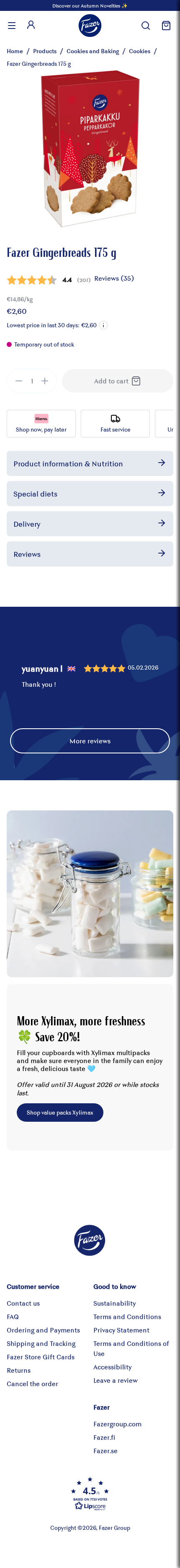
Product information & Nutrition (68, 463)
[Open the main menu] (11, 25)
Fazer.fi (104, 1437)
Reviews (27, 554)
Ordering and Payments (43, 1330)
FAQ (13, 1316)
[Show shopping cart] (165, 25)
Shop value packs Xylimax (60, 1112)
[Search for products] (145, 25)
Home (15, 50)
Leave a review (115, 1380)
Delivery (26, 523)
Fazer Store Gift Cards (41, 1357)
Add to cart (111, 381)
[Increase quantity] (45, 381)
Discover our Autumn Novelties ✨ (90, 5)
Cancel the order (32, 1383)
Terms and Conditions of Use (131, 1348)
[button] (103, 325)
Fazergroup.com (117, 1424)
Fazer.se (105, 1450)
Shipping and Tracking (41, 1343)
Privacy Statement (121, 1330)
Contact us (23, 1303)
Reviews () (114, 278)
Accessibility (112, 1367)
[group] (32, 381)
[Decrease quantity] (19, 381)
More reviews (90, 741)
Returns (19, 1370)
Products (45, 50)
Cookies (139, 50)
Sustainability (114, 1303)
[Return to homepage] (90, 25)
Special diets (35, 493)
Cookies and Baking (93, 50)
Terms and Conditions (127, 1316)
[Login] (31, 25)
